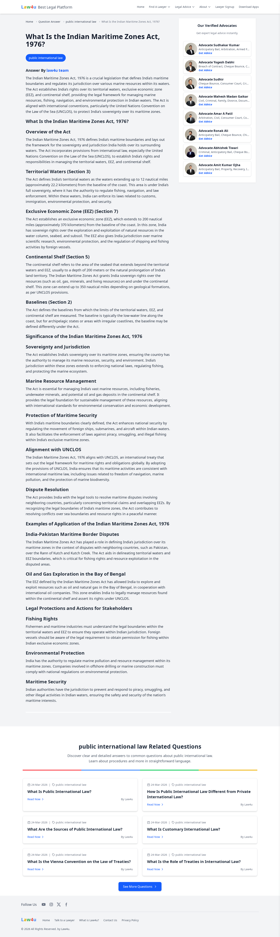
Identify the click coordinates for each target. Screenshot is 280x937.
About (203, 7)
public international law (81, 21)
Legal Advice (183, 7)
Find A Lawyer (158, 7)
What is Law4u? (89, 920)
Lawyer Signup (224, 7)
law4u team (57, 70)
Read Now (33, 799)
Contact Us (110, 920)
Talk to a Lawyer (64, 920)
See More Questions (137, 886)
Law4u (65, 929)
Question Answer (49, 21)
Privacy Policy (130, 920)
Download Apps (249, 7)
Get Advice (205, 53)
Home (140, 7)
